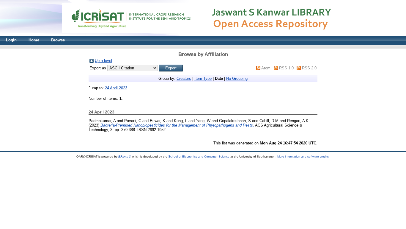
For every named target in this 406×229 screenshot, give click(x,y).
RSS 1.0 (286, 68)
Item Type (203, 78)
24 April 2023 (116, 88)
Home (34, 40)
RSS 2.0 (309, 68)
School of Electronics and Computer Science (198, 156)
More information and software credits (303, 156)
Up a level (103, 60)
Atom (265, 68)
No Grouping (237, 78)
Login (11, 40)
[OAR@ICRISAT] (203, 34)
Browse (58, 40)
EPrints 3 (124, 156)
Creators (184, 78)
